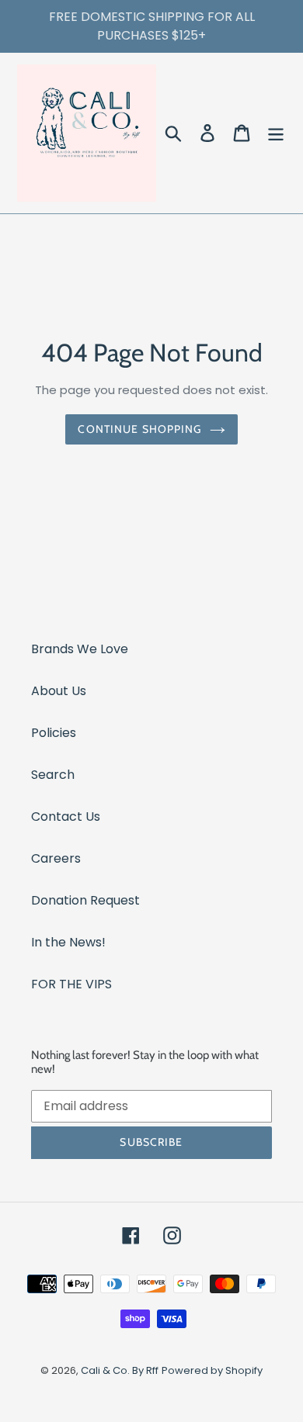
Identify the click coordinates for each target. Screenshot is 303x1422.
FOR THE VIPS (71, 984)
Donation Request (85, 900)
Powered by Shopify (212, 1370)
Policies (53, 733)
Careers (56, 858)
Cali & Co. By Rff (119, 1370)
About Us (58, 691)
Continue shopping (139, 429)
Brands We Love (79, 649)
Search (53, 775)
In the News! (68, 942)
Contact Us (65, 816)
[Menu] (276, 133)
